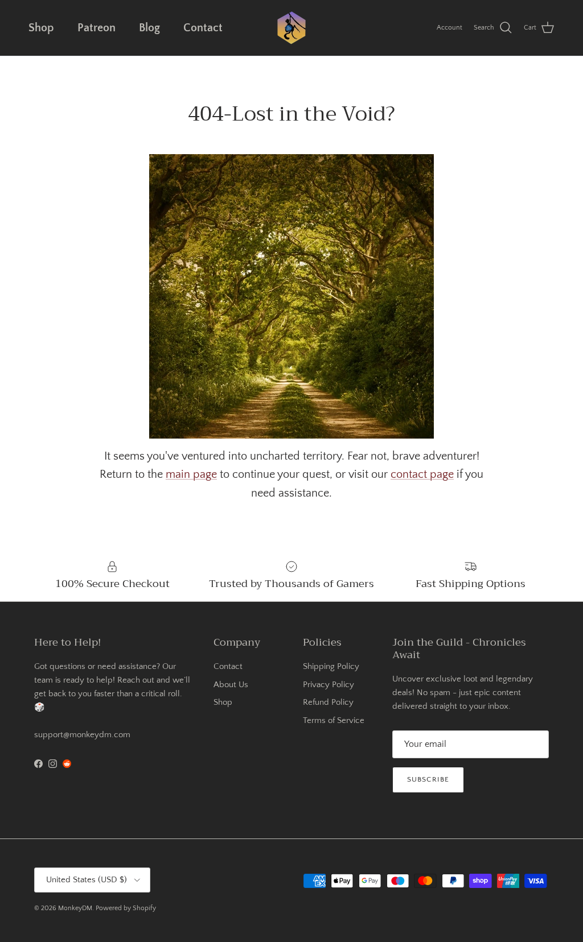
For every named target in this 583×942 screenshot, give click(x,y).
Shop (41, 28)
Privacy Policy (328, 684)
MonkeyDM (75, 908)
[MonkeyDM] (291, 27)
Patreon (96, 28)
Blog (149, 28)
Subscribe (428, 779)
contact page (422, 474)
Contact (203, 28)
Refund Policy (328, 702)
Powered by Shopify (126, 908)
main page (191, 474)
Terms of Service (333, 720)
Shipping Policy (331, 666)
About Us (231, 684)
